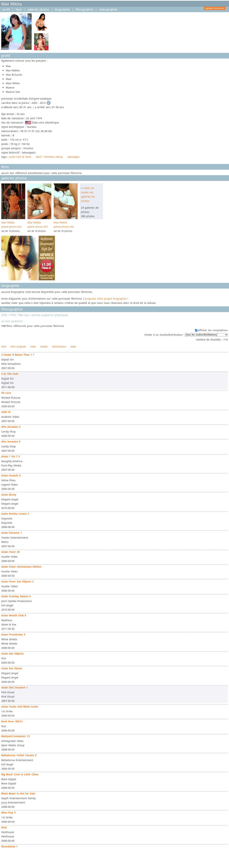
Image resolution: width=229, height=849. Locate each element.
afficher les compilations (213, 330)
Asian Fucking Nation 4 (16, 596)
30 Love (6, 393)
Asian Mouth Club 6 (13, 615)
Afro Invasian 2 (10, 426)
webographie (108, 9)
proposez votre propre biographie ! (106, 298)
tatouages (73, 156)
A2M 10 (6, 412)
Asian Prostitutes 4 (13, 634)
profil (6, 9)
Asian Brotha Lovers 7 (15, 513)
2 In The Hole (9, 373)
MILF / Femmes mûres (49, 156)
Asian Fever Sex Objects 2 (17, 581)
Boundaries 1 (9, 846)
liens (19, 9)
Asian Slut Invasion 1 (14, 687)
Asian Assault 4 (11, 475)
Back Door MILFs (12, 721)
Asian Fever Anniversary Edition (21, 566)
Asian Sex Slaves (11, 668)
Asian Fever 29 (10, 552)
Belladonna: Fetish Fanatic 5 (18, 755)
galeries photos (38, 9)
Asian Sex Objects (12, 653)
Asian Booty (8, 494)
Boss (4, 827)
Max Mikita (11, 224)
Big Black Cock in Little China (19, 774)
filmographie (84, 9)
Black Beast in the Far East (18, 793)
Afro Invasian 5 (10, 441)
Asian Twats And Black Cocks (19, 706)
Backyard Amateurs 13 (15, 736)
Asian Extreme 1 (11, 532)
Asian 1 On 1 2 (10, 456)
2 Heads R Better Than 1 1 (17, 354)
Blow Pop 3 (8, 812)
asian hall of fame (20, 156)
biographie (62, 9)
